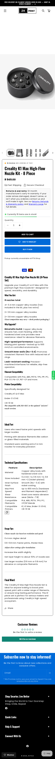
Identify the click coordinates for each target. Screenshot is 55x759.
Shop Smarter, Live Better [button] (17, 696)
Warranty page (36, 204)
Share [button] (10, 608)
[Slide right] (52, 153)
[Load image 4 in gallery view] (37, 153)
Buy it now (27, 249)
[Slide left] (2, 153)
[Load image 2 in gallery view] (19, 153)
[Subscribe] (49, 673)
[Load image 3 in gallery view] (28, 153)
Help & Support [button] (12, 726)
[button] (5, 11)
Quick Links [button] (10, 717)
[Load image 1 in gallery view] (10, 153)
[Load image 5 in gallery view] (46, 153)
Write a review (27, 639)
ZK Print (31, 756)
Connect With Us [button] (13, 736)
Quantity (9, 220)
